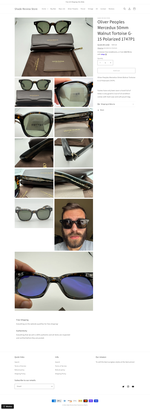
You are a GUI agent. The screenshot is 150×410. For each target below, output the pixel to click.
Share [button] (102, 110)
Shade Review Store (72, 405)
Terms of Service (20, 366)
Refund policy (19, 370)
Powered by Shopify (82, 405)
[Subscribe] (51, 386)
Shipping (100, 48)
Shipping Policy (20, 374)
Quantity (100, 58)
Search (17, 362)
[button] (45, 8)
